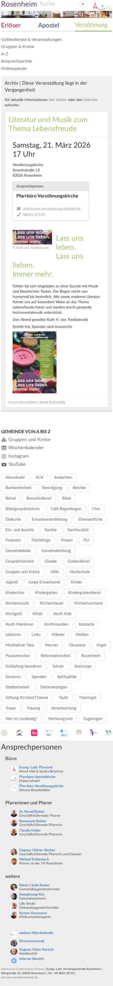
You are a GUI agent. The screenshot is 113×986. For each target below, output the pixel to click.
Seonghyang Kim (31, 894)
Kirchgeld (14, 614)
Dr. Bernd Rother (32, 812)
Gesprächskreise (20, 561)
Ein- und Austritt (20, 530)
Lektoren (13, 635)
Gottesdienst (79, 561)
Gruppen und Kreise (23, 572)
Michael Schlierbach (34, 859)
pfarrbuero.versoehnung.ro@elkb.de (51, 209)
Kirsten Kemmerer (33, 913)
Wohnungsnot (60, 719)
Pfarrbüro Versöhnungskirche (41, 786)
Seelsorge (82, 666)
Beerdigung (52, 488)
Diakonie (13, 519)
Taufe (63, 698)
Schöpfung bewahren (24, 666)
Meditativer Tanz (20, 645)
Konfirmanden (56, 624)
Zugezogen (92, 719)
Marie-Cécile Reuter (34, 885)
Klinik (38, 614)
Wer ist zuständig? (21, 719)
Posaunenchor (18, 656)
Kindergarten (46, 593)
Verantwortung (63, 708)
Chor (96, 509)
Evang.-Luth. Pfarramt (36, 767)
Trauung (33, 708)
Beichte (79, 488)
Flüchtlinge (41, 540)
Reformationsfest (55, 656)
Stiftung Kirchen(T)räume (27, 698)
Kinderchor (15, 593)
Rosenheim (90, 656)
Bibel (66, 498)
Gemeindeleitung (56, 551)
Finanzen (13, 540)
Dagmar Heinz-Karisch (36, 949)
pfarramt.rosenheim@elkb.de (19, 977)
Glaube (51, 561)
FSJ (86, 540)
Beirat (11, 498)
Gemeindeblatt (18, 551)
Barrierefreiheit (19, 488)
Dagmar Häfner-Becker (37, 850)
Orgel (101, 645)
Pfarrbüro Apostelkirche (37, 777)
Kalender (91, 100)
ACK (39, 478)
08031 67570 (34, 215)
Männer (58, 635)
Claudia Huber (30, 830)
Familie (51, 530)
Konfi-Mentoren (19, 624)
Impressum (8, 969)
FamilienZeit (78, 530)
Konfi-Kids (62, 614)
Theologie (87, 698)
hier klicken (58, 100)
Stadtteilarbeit (17, 687)
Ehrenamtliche (90, 519)
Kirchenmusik (17, 603)
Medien (82, 635)
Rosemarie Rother (32, 821)
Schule (58, 666)
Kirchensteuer (52, 603)
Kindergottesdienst (84, 593)
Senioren (13, 677)
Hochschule (80, 572)
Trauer (11, 708)
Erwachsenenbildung (49, 519)
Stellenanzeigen (53, 687)
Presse (39, 969)
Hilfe (54, 572)
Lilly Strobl (27, 904)
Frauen (67, 540)
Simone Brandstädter (23, 402)
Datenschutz (25, 969)
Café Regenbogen (66, 509)
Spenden (39, 677)
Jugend (12, 582)
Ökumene (77, 645)
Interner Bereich (31, 959)
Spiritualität (66, 677)
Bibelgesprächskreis (23, 509)
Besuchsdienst (39, 498)
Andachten (63, 478)
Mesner (51, 645)
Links (36, 635)
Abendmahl (15, 478)
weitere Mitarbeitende (36, 933)
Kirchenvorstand (88, 603)
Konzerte (86, 624)
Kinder (76, 582)
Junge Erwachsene (44, 582)
